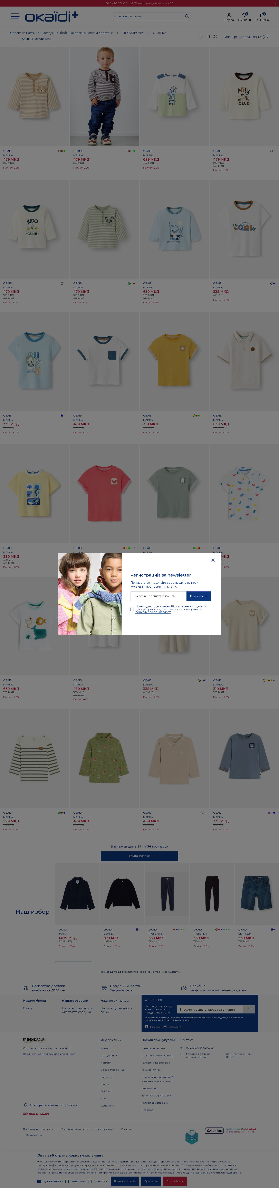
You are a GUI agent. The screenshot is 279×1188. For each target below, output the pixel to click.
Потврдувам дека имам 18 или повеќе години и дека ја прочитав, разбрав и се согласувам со (170, 609)
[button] (213, 560)
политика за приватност (153, 612)
